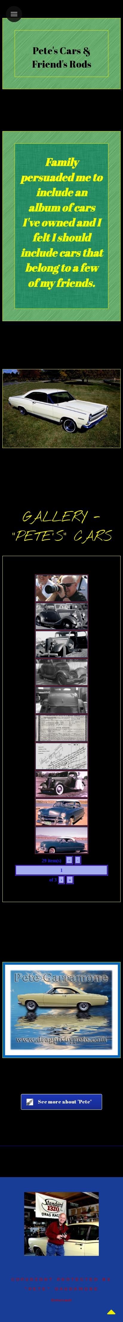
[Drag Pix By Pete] (61, 1223)
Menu (14, 14)
